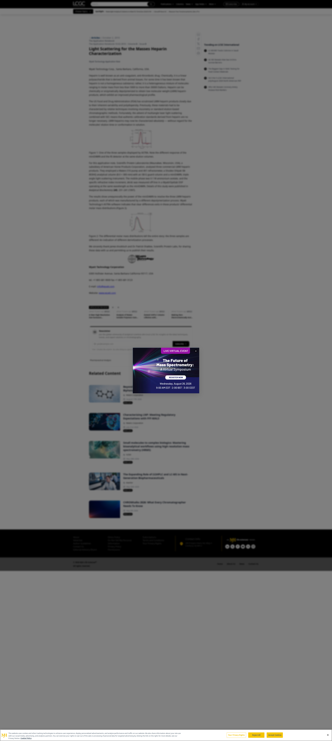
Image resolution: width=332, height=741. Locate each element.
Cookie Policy (26, 738)
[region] (166, 735)
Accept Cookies (274, 735)
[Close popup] (196, 351)
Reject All (256, 735)
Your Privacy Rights (236, 735)
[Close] (328, 735)
